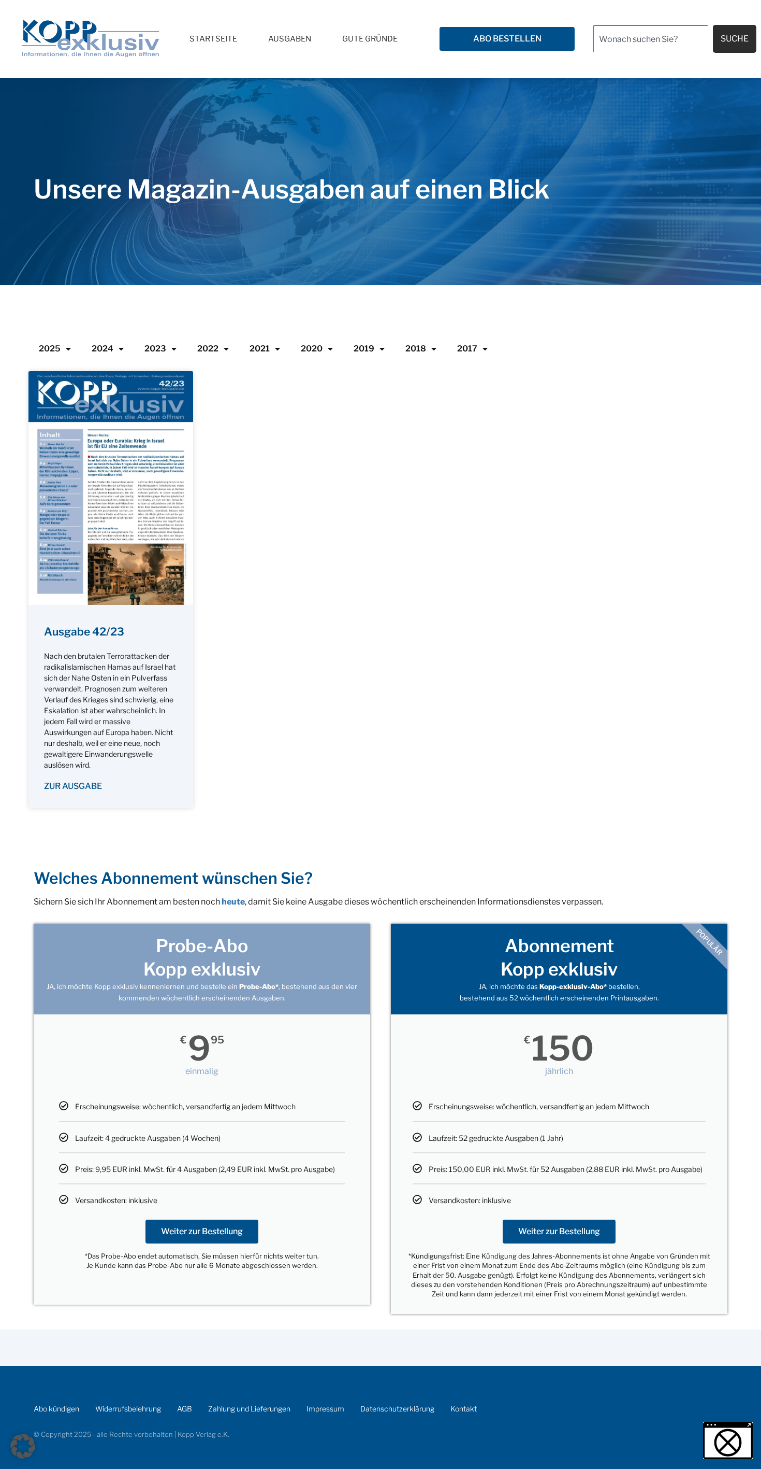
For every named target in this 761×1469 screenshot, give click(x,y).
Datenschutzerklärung (397, 1408)
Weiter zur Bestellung (202, 1231)
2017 (467, 349)
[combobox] (651, 39)
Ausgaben (289, 39)
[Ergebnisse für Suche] (651, 59)
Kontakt (463, 1408)
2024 (102, 349)
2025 (50, 349)
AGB (184, 1408)
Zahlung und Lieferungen (249, 1408)
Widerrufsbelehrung (128, 1408)
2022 (207, 349)
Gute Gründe (370, 39)
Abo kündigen (56, 1408)
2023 (155, 349)
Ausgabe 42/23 (84, 631)
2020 (312, 349)
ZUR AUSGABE (73, 786)
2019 (364, 349)
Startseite (213, 39)
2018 (415, 349)
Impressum (325, 1408)
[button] (23, 1446)
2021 (260, 349)
